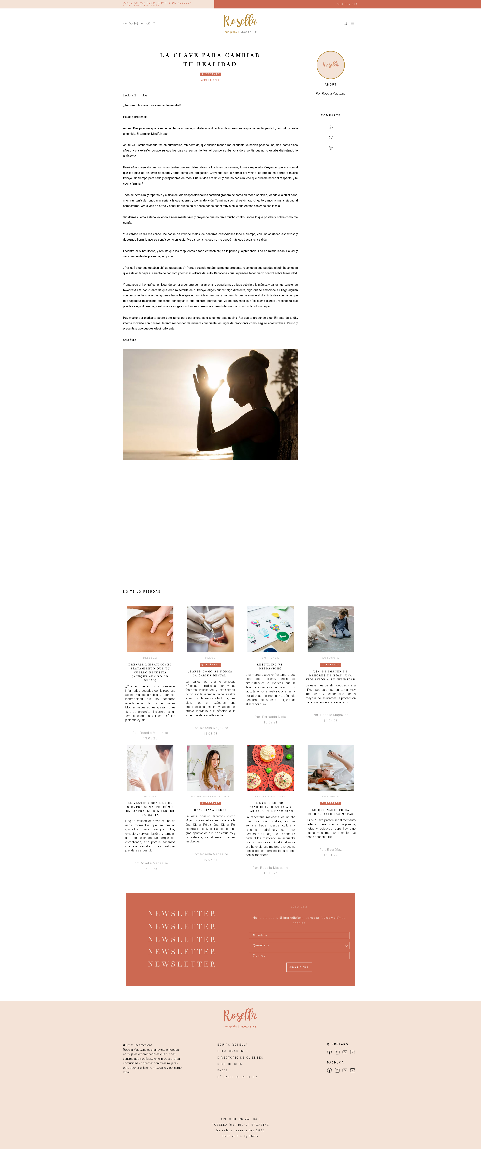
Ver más (150, 629)
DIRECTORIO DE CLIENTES (240, 1057)
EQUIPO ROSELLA (232, 1044)
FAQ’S (222, 1070)
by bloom (251, 1136)
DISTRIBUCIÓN (230, 1064)
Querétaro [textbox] (261, 945)
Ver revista (347, 4)
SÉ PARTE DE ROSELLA (237, 1077)
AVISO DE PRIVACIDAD (240, 1119)
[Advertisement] (330, 214)
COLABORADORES (232, 1051)
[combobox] (299, 945)
